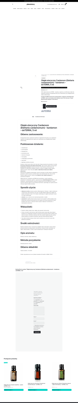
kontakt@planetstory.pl (52, 4)
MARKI (57, 8)
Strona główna (44, 74)
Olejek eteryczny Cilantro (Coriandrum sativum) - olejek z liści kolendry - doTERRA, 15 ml (61, 384)
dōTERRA (14, 8)
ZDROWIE (52, 8)
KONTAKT (63, 8)
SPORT (43, 8)
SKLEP (48, 74)
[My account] (59, 4)
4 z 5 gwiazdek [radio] (37, 302)
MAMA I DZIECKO (20, 8)
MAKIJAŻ (25, 8)
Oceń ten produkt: (38, 297)
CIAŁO (29, 8)
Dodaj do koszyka (52, 106)
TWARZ (32, 8)
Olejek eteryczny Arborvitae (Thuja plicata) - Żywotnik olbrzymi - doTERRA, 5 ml (37, 384)
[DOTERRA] (46, 111)
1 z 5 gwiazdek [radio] (37, 299)
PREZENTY (39, 8)
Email (35, 321)
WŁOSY (35, 8)
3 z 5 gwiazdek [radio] (41, 301)
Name (35, 316)
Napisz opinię (36, 305)
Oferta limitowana (47, 8)
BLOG (59, 8)
